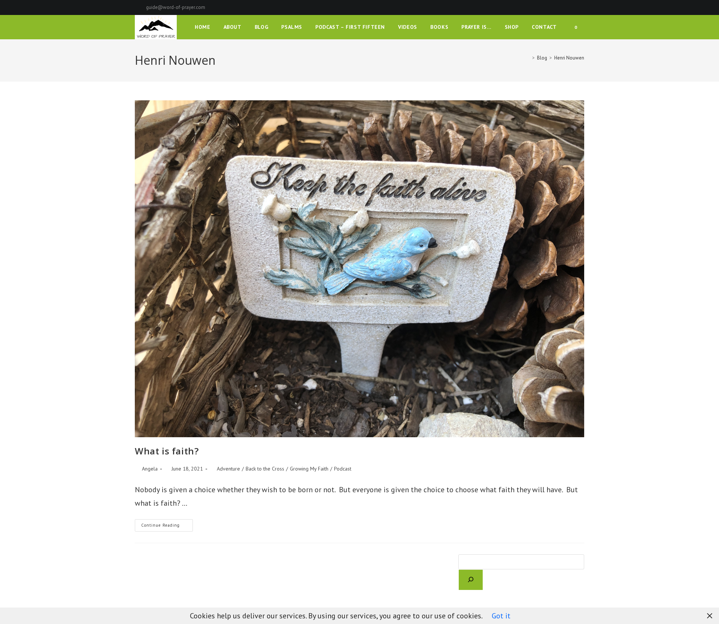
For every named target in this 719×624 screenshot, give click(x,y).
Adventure (228, 468)
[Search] (470, 579)
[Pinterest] (565, 7)
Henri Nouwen (569, 58)
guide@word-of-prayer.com (175, 7)
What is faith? (166, 451)
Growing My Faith (309, 468)
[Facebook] (556, 7)
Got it (501, 616)
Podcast (342, 468)
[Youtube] (581, 7)
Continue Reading (167, 527)
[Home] (528, 58)
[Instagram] (573, 7)
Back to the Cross (265, 468)
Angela (150, 468)
